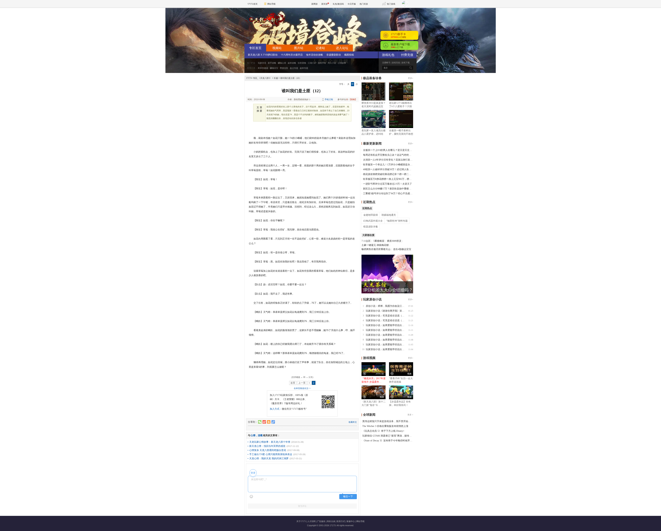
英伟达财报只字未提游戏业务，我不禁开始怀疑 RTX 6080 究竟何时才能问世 (403, 421)
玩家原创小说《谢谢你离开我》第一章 (386, 311)
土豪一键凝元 (368, 245)
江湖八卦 (312, 63)
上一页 (302, 383)
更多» (410, 78)
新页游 (324, 4)
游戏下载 (405, 62)
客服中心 (351, 521)
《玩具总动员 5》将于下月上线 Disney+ (383, 431)
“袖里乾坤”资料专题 (397, 221)
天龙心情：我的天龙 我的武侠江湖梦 (268, 458)
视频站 (277, 48)
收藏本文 (353, 422)
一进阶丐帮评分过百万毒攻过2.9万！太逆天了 (387, 184)
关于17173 (301, 521)
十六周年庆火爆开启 (292, 55)
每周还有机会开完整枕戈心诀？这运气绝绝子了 (388, 155)
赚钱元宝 (274, 68)
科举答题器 (263, 68)
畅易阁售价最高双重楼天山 (375, 249)
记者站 (320, 48)
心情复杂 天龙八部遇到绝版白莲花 (267, 450)
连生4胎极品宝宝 (402, 249)
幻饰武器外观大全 (373, 221)
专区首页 (255, 48)
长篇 (276, 78)
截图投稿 (349, 55)
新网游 (314, 4)
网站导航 (271, 4)
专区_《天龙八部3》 (262, 78)
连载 (260, 435)
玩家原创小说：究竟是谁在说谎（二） (386, 315)
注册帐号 (386, 62)
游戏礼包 (388, 55)
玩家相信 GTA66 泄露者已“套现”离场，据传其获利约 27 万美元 (396, 435)
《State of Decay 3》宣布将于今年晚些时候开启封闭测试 (392, 440)
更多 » (410, 414)
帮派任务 (284, 68)
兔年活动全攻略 (314, 55)
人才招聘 (311, 521)
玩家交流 (262, 63)
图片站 (298, 48)
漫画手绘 (322, 63)
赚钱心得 (282, 63)
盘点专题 (294, 68)
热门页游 (364, 4)
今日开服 (352, 4)
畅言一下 (348, 496)
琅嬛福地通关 (388, 215)
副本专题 (304, 68)
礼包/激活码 (338, 4)
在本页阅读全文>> (302, 388)
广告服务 (321, 521)
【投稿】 (353, 99)
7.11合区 (366, 241)
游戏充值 (396, 62)
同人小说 (332, 63)
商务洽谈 (331, 521)
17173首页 (253, 4)
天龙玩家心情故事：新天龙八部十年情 (269, 442)
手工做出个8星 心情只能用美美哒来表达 (270, 454)
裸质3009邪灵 (394, 241)
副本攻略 (292, 63)
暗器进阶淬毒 (370, 226)
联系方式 (341, 521)
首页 (292, 383)
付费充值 (407, 55)
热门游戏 (391, 4)
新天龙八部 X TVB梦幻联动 (262, 55)
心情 (253, 435)
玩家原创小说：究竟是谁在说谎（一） (386, 320)
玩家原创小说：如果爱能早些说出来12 (386, 325)
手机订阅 (329, 99)
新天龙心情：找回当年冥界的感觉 (267, 446)
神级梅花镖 (383, 245)
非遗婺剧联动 (333, 55)
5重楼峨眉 (378, 241)
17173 (248, 78)
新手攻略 (272, 63)
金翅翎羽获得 (370, 215)
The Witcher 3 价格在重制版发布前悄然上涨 (385, 426)
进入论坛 (342, 48)
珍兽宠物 (302, 63)
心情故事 (342, 63)
